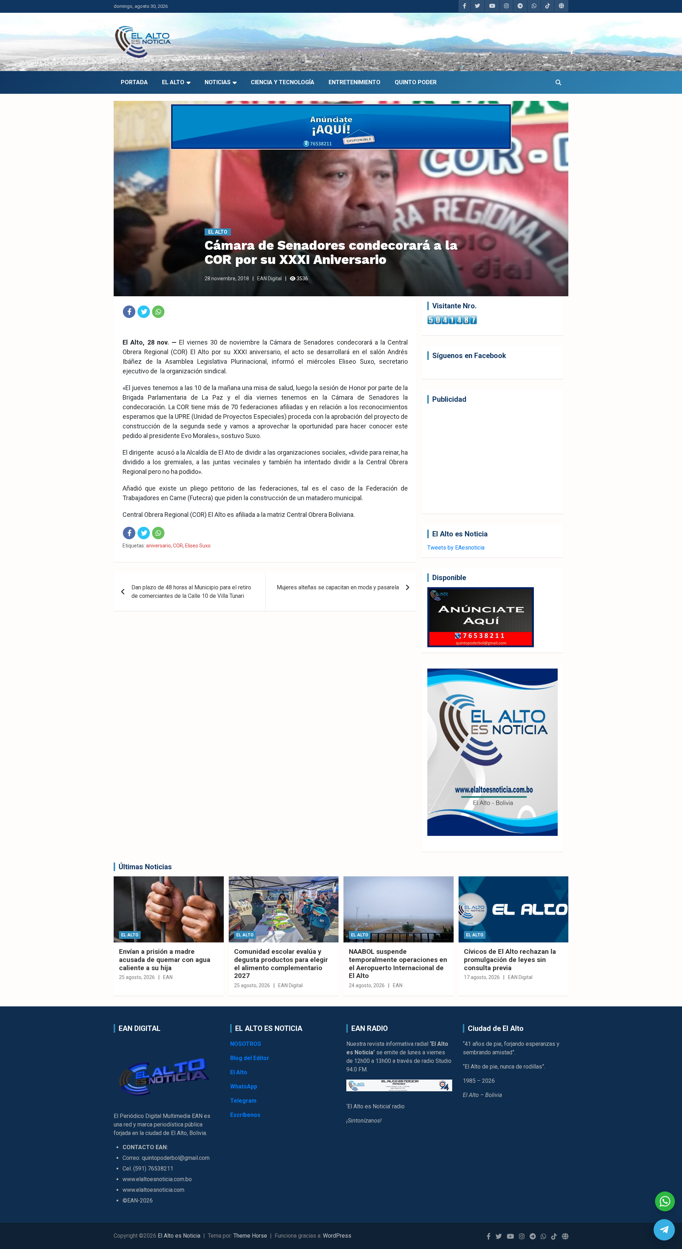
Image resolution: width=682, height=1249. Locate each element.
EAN (168, 977)
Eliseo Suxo (198, 545)
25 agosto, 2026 (137, 977)
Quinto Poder (416, 82)
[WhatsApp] (158, 312)
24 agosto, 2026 (367, 985)
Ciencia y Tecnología (282, 82)
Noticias (218, 82)
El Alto (173, 82)
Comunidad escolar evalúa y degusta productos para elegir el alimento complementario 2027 (281, 963)
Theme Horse (250, 1235)
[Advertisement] (492, 458)
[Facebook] (129, 312)
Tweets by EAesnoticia (456, 547)
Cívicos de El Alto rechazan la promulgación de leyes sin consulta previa (510, 959)
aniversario (158, 545)
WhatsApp (243, 1086)
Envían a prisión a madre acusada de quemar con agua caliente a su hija (164, 959)
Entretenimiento (354, 82)
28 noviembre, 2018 (227, 278)
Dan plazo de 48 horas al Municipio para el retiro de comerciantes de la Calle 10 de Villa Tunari (191, 591)
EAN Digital (269, 278)
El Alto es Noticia (179, 1235)
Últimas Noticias (145, 867)
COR (178, 545)
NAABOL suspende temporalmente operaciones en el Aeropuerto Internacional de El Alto (398, 963)
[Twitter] (143, 312)
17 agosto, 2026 (482, 977)
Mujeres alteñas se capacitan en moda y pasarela (338, 587)
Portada (134, 82)
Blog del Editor (249, 1058)
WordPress (337, 1235)
